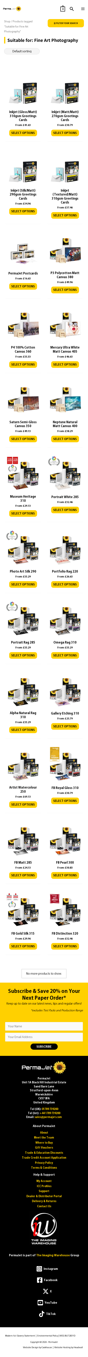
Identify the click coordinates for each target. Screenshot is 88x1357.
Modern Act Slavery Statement (20, 1336)
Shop (7, 21)
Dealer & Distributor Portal (44, 1196)
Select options (23, 132)
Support (44, 1191)
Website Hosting (62, 1347)
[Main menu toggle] (83, 9)
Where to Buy (44, 1142)
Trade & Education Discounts (44, 1152)
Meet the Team (44, 1137)
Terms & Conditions (44, 1167)
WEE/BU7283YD (67, 1336)
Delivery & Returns (44, 1201)
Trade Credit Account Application (44, 1157)
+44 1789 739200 (50, 1113)
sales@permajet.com (48, 1117)
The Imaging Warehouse (53, 1255)
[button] (72, 9)
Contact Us (44, 1206)
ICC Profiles (44, 1186)
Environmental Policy (47, 1336)
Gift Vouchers (44, 1147)
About (44, 1132)
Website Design (30, 1347)
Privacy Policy (44, 1163)
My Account (44, 1181)
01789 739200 (50, 1109)
